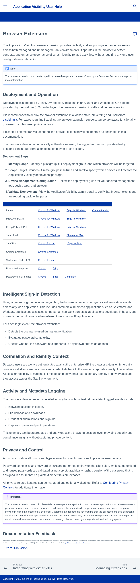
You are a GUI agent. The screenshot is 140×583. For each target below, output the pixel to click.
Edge (55, 268)
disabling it (10, 119)
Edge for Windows (76, 210)
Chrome (42, 268)
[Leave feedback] (135, 34)
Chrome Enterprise (48, 252)
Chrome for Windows (49, 210)
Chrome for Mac (100, 210)
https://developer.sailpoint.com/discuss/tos (77, 543)
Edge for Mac (74, 243)
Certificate (70, 276)
